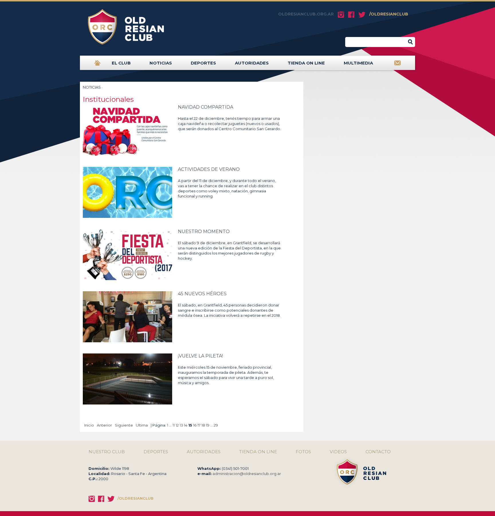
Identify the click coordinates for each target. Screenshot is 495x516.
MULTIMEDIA (358, 63)
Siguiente (124, 425)
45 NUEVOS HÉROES (202, 293)
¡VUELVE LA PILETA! (200, 356)
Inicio (89, 425)
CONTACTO (378, 451)
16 (195, 425)
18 (203, 425)
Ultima (142, 425)
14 (185, 425)
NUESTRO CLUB (107, 451)
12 (177, 425)
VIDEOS (338, 451)
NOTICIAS (161, 63)
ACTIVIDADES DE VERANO (209, 169)
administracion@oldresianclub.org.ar (247, 473)
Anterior (104, 425)
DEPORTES (203, 63)
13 (181, 425)
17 (199, 425)
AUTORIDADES (252, 63)
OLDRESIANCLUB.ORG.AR (306, 14)
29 (216, 425)
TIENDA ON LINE (306, 63)
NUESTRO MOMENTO (204, 231)
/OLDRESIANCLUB (388, 14)
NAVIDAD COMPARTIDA (205, 107)
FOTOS (303, 451)
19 (207, 425)
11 (173, 425)
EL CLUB (121, 63)
